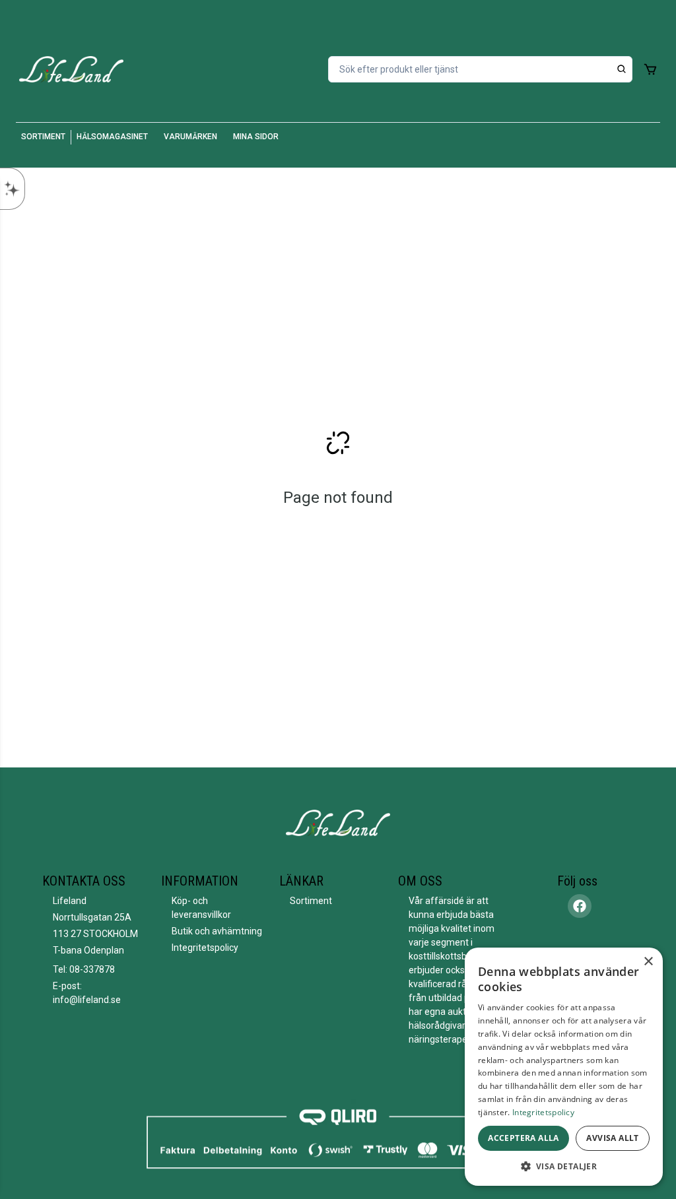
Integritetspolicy (205, 947)
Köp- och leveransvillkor (201, 907)
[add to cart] (650, 69)
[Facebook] (580, 906)
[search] (621, 69)
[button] (564, 1166)
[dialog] (564, 1067)
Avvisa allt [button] (612, 1138)
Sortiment (311, 900)
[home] (71, 69)
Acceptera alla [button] (523, 1138)
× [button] (648, 962)
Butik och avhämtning (217, 931)
